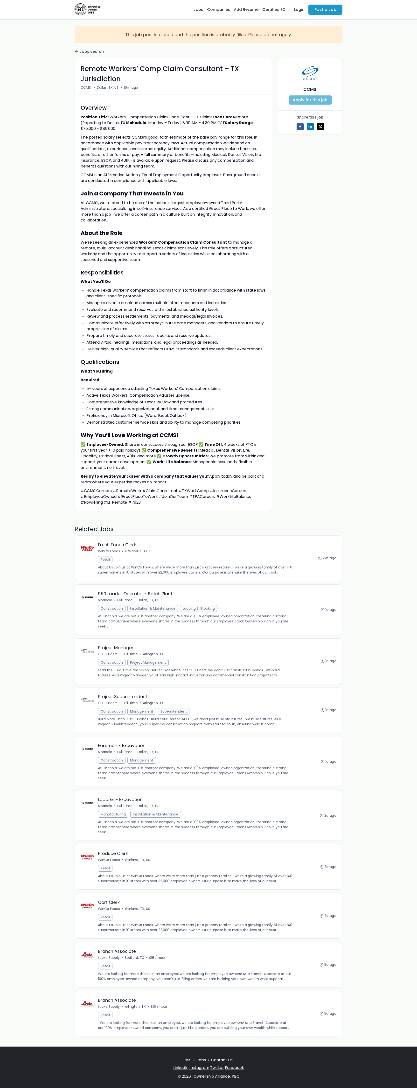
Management (141, 711)
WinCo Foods (109, 551)
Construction (112, 608)
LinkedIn (180, 1067)
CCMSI (86, 87)
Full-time (124, 600)
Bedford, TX (134, 957)
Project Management (148, 662)
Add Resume (246, 9)
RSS (188, 1060)
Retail (105, 559)
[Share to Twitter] (320, 126)
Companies (218, 9)
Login (299, 9)
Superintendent (173, 711)
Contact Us (222, 1060)
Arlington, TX (153, 654)
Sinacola (105, 600)
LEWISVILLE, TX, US (139, 551)
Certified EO (273, 9)
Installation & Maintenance (152, 608)
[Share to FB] (300, 126)
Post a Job (325, 9)
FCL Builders (108, 654)
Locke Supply (109, 957)
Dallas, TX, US (107, 87)
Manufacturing (113, 814)
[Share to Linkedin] (310, 126)
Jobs (198, 9)
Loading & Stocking (199, 608)
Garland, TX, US (137, 859)
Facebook (234, 1067)
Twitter (217, 1067)
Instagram (199, 1067)
